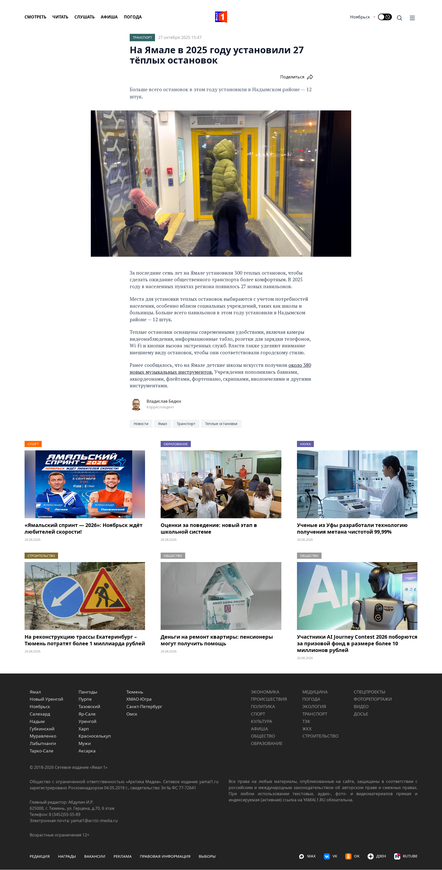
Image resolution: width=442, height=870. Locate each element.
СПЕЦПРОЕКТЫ (369, 692)
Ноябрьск (360, 17)
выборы (207, 856)
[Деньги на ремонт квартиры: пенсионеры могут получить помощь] (221, 596)
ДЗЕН (381, 855)
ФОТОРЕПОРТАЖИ (373, 699)
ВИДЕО (361, 706)
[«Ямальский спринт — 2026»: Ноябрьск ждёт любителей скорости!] (85, 484)
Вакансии (94, 856)
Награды (67, 856)
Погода (133, 17)
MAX (311, 855)
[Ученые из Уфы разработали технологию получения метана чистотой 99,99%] (357, 484)
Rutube (410, 855)
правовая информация (165, 856)
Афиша (109, 17)
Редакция (40, 856)
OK (356, 855)
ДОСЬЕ (361, 714)
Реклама (123, 856)
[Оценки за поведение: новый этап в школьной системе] (221, 484)
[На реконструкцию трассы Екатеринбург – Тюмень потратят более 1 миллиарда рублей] (85, 596)
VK (335, 855)
